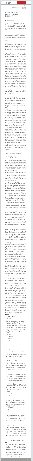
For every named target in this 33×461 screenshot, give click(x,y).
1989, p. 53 (11, 132)
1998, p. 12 (24, 251)
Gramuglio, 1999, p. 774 (16, 249)
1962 (17, 63)
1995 (6, 65)
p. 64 (25, 57)
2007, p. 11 (21, 142)
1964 (15, 299)
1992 (16, 54)
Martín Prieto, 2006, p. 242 (16, 250)
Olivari (15, 300)
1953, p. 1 (25, 104)
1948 (9, 234)
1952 (22, 289)
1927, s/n (14, 147)
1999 (13, 67)
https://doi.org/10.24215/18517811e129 (11, 20)
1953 (24, 290)
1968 (8, 303)
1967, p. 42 (16, 170)
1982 (15, 56)
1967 (14, 301)
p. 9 (15, 55)
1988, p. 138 (10, 226)
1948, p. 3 (23, 245)
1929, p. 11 (9, 189)
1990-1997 (19, 66)
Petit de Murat (18, 300)
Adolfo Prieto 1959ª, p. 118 (16, 247)
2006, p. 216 (9, 179)
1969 (14, 303)
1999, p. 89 (24, 168)
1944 (10, 235)
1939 (13, 233)
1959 (13, 293)
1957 (22, 291)
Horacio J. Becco (24, 300)
